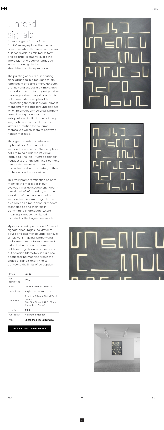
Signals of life (13, 395)
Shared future (150, 395)
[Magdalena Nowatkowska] (4, 9)
